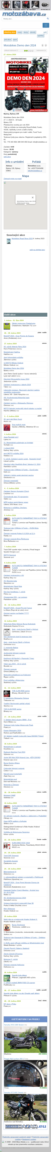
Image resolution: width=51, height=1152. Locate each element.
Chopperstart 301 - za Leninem (15, 597)
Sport (15, 39)
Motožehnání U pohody (12, 747)
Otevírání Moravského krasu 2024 (16, 379)
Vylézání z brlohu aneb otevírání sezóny (19, 475)
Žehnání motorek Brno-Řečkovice (16, 539)
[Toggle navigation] (46, 25)
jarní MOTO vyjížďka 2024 (13, 453)
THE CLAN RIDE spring (21, 691)
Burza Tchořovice (18, 925)
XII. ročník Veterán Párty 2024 (15, 347)
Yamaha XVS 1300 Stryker (15, 1025)
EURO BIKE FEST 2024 (21, 843)
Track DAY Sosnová (11, 856)
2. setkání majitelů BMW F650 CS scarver (19, 983)
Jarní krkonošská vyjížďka (13, 357)
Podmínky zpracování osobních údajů (16, 1137)
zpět (45, 32)
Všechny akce (9, 32)
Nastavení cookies (29, 1139)
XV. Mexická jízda (10, 581)
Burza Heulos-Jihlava (12, 763)
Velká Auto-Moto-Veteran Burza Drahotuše (19, 624)
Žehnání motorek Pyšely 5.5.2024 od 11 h (19, 533)
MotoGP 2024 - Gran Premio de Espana (19, 336)
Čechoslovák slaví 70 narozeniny (16, 497)
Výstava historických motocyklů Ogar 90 (19, 903)
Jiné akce (7, 39)
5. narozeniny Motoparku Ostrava (16, 698)
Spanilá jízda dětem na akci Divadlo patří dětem (21, 993)
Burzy (26, 32)
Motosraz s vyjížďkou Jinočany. (15, 508)
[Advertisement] (25, 283)
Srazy (20, 32)
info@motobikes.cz (35, 171)
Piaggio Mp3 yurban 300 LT (16, 1059)
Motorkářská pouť (10, 779)
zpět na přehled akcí (37, 250)
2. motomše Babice (11, 648)
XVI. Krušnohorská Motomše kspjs (16, 398)
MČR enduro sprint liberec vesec (16, 502)
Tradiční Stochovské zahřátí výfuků (17, 704)
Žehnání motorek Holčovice (14, 965)
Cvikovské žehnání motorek (14, 768)
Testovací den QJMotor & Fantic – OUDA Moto (21, 528)
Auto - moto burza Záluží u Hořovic (25, 629)
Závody (32, 32)
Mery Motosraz (9, 909)
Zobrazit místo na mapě (13, 179)
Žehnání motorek (10, 669)
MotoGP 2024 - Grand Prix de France (18, 608)
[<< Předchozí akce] (42, 45)
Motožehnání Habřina (12, 352)
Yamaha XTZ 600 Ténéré (15, 1093)
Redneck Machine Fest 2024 (14, 752)
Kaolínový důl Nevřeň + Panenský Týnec (19, 658)
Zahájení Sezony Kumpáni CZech (16, 491)
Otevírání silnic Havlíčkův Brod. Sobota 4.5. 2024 (22, 464)
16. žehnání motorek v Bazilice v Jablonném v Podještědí (25, 816)
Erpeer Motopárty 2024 (12, 730)
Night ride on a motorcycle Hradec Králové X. (20, 919)
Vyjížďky (40, 35)
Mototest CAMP (9, 795)
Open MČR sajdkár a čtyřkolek (15, 821)
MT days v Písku (10, 1004)
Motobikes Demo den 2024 (14, 368)
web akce (7, 157)
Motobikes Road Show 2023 (22, 238)
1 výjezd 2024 (9, 448)
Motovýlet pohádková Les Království (17, 675)
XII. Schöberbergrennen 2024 (15, 898)
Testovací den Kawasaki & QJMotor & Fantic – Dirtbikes (24, 937)
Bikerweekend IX (10, 872)
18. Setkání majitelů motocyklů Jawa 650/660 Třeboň (24, 736)
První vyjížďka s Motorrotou (14, 680)
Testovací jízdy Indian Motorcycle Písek (18, 725)
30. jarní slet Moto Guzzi (13, 419)
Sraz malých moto (19, 425)
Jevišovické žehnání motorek (14, 653)
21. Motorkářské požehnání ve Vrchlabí (18, 443)
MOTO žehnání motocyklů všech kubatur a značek (23, 408)
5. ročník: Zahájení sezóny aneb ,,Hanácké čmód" (22, 459)
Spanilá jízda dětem (19, 975)
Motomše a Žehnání (11, 785)
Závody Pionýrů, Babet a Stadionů (16, 948)
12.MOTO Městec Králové (13, 363)
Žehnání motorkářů (11, 481)
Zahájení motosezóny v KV (14, 575)
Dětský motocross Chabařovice (23, 323)
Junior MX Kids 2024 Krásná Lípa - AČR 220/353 (22, 757)
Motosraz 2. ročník (11, 959)
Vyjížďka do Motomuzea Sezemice (17, 832)
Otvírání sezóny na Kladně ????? (16, 613)
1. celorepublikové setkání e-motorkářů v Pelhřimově (23, 877)
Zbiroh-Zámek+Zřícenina (13, 954)
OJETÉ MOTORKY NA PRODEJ (26, 1019)
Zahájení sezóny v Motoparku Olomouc (18, 403)
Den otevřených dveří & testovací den (18, 637)
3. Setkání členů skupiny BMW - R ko (17, 720)
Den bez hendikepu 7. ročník (14, 592)
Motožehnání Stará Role (13, 586)
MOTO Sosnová (10, 555)
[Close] (33, 197)
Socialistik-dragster (11, 861)
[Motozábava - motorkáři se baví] (25, 13)
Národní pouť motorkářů (13, 774)
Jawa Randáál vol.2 (11, 437)
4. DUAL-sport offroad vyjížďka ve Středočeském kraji (24, 943)
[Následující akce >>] (45, 45)
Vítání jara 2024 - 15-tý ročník (15, 664)
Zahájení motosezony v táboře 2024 (17, 385)
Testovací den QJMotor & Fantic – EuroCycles (21, 470)
